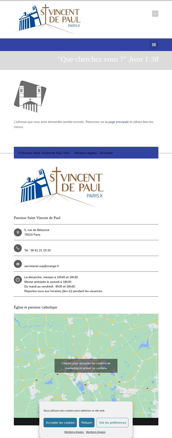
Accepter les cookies (60, 422)
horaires (61, 291)
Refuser (86, 422)
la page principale (117, 121)
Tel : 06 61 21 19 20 (37, 250)
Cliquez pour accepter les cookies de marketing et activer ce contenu (86, 366)
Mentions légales (74, 432)
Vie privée (106, 153)
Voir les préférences (112, 422)
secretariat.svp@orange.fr (41, 266)
